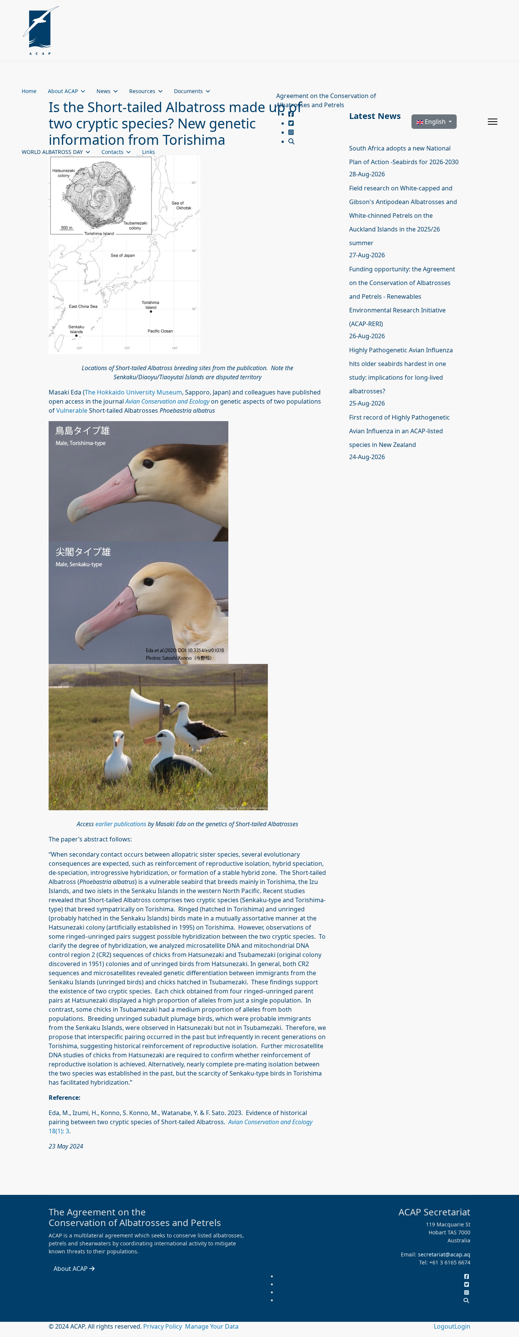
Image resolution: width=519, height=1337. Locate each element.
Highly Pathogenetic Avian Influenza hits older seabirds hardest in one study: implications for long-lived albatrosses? (401, 370)
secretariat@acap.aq (444, 1254)
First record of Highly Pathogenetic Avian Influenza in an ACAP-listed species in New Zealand (399, 431)
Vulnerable (71, 410)
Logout (444, 1326)
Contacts (112, 151)
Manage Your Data (212, 1326)
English (435, 121)
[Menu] (492, 121)
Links (148, 151)
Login (462, 1326)
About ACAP (63, 91)
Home (29, 91)
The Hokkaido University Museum (133, 392)
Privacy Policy (163, 1326)
